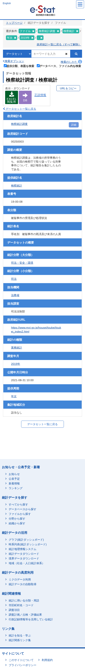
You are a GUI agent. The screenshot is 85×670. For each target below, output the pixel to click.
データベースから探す (22, 509)
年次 (14, 396)
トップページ (14, 22)
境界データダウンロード (24, 558)
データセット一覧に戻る (20, 108)
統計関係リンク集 (20, 640)
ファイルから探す (20, 514)
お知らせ (14, 474)
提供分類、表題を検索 (20, 65)
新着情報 (14, 483)
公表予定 (14, 478)
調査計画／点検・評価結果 (25, 614)
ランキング (16, 488)
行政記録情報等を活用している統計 (31, 619)
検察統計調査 (19, 123)
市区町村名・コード (21, 605)
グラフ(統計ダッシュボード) (26, 539)
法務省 (15, 295)
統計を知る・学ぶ (20, 635)
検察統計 (16, 185)
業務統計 (16, 347)
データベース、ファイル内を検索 (60, 65)
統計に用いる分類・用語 (24, 600)
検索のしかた (69, 61)
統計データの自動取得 (22, 584)
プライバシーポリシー (22, 665)
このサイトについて (21, 660)
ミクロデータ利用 (20, 579)
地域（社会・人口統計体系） (27, 563)
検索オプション (14, 61)
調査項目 (14, 610)
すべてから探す (18, 504)
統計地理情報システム (22, 549)
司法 (14, 278)
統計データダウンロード (24, 553)
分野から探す (17, 518)
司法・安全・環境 (22, 262)
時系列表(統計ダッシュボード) (28, 544)
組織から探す (17, 523)
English (7, 3)
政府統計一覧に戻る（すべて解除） (59, 44)
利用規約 (47, 660)
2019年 (15, 363)
